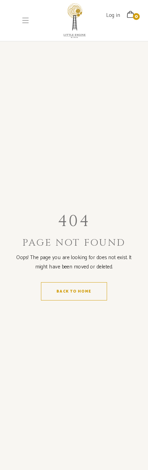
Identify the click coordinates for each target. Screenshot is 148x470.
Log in (113, 15)
